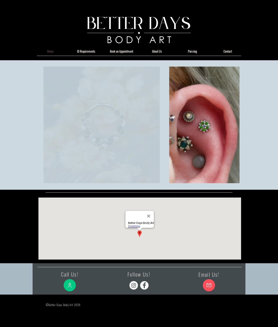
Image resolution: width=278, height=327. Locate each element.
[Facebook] (144, 285)
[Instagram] (133, 285)
